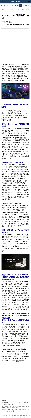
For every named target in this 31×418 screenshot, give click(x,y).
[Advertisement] (15, 45)
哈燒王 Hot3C (15, 1)
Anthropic (24, 9)
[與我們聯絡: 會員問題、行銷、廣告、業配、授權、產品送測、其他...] (15, 415)
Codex (11, 9)
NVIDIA (17, 9)
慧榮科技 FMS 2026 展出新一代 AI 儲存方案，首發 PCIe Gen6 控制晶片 (15, 410)
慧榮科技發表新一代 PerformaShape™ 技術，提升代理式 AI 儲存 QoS (15, 403)
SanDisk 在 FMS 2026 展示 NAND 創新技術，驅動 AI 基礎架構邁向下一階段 (15, 406)
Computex (4, 9)
